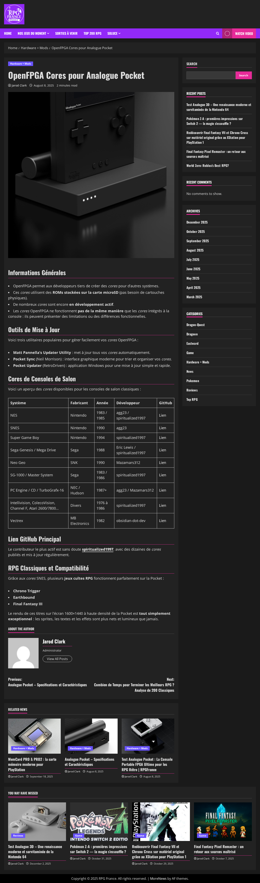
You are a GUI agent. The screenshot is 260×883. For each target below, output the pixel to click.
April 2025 (193, 287)
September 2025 (197, 240)
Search (191, 64)
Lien (162, 415)
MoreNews (158, 878)
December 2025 (197, 222)
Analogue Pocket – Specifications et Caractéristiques (89, 762)
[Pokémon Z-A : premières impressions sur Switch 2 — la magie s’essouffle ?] (99, 821)
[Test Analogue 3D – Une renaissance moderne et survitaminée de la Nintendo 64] (37, 821)
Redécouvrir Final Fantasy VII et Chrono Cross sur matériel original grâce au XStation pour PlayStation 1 (217, 137)
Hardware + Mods (20, 63)
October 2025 (195, 231)
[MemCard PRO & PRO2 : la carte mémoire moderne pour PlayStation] (34, 736)
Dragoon (192, 334)
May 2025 (192, 278)
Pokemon (192, 380)
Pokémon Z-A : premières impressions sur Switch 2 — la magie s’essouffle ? (214, 121)
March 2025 (194, 296)
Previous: (47, 682)
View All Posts (57, 659)
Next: (134, 685)
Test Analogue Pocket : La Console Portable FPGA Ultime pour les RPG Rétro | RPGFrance (147, 764)
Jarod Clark (19, 85)
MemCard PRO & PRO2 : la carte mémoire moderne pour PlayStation (32, 764)
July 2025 (192, 259)
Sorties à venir (66, 33)
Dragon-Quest (195, 324)
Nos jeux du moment (32, 33)
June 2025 (193, 268)
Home (8, 33)
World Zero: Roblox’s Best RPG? (207, 165)
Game (190, 352)
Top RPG (192, 399)
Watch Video (244, 33)
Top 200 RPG (92, 33)
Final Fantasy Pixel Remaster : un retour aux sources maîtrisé (219, 849)
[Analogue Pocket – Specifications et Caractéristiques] (91, 736)
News (189, 371)
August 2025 (195, 250)
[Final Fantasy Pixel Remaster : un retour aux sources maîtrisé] (223, 821)
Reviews (192, 390)
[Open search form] (217, 33)
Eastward (192, 343)
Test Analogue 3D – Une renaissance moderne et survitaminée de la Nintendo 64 (218, 107)
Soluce (112, 33)
